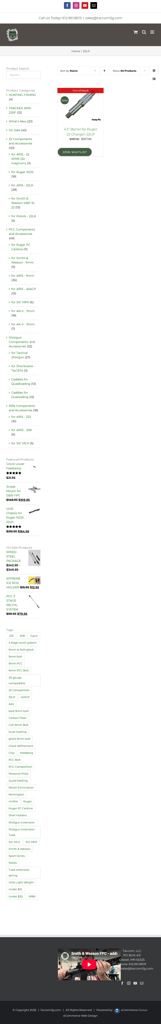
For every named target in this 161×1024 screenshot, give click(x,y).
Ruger (27, 801)
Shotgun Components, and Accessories (22, 342)
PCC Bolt (15, 759)
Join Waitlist (75, 152)
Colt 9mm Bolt (19, 724)
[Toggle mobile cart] (136, 32)
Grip (11, 752)
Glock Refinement (21, 745)
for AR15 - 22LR (22, 185)
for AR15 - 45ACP (23, 289)
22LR (12, 697)
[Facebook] (122, 983)
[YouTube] (135, 983)
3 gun (34, 635)
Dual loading (18, 731)
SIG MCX (14, 842)
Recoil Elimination (21, 787)
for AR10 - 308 (21, 430)
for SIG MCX (20, 443)
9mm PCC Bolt (19, 670)
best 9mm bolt (19, 711)
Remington (16, 794)
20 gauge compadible (17, 680)
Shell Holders (18, 815)
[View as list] (154, 79)
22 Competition (19, 690)
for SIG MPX (20, 302)
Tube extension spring (19, 872)
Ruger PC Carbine (21, 808)
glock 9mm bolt (19, 738)
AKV (11, 704)
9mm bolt (15, 656)
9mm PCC (15, 663)
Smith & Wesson (20, 849)
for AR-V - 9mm (23, 311)
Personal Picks (18, 773)
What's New (17, 121)
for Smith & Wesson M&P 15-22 (23, 203)
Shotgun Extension (22, 822)
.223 (11, 635)
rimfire (13, 801)
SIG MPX (31, 842)
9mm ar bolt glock (21, 649)
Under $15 (15, 889)
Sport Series (17, 855)
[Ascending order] (104, 70)
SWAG (13, 862)
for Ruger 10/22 (22, 172)
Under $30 (16, 896)
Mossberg (26, 752)
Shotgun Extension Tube (22, 832)
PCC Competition (20, 766)
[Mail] (141, 983)
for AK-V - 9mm (23, 324)
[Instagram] (128, 983)
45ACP (25, 697)
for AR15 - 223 (21, 417)
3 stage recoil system (23, 642)
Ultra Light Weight (21, 882)
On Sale (14, 130)
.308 (22, 635)
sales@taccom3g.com (103, 18)
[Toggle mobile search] (144, 32)
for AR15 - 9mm (22, 276)
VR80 (32, 896)
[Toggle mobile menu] (152, 32)
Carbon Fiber (17, 718)
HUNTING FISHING (22, 95)
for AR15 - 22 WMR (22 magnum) (20, 158)
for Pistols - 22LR (23, 216)
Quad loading (18, 780)
